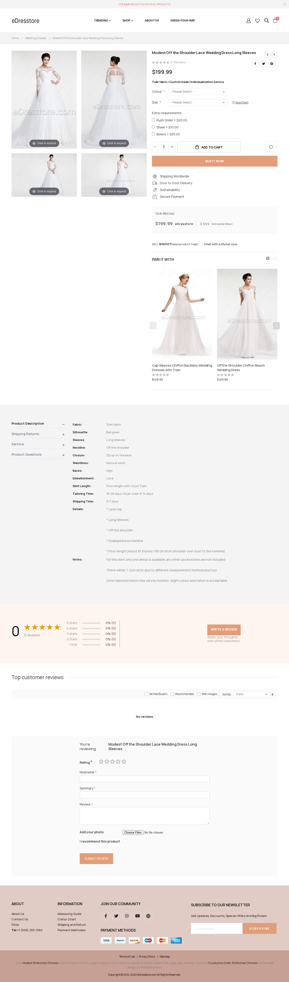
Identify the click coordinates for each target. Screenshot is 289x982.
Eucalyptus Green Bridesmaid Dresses (232, 963)
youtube (137, 916)
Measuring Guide (69, 914)
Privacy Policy (147, 956)
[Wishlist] (257, 20)
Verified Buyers (158, 694)
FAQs (15, 925)
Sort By (226, 694)
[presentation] (276, 325)
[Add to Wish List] (271, 146)
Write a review (224, 629)
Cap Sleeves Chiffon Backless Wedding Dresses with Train (182, 367)
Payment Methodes (71, 930)
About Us (18, 914)
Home (15, 38)
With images (209, 694)
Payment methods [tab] (118, 930)
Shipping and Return (72, 925)
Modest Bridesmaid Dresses (40, 963)
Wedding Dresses (35, 38)
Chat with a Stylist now (220, 244)
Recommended (184, 694)
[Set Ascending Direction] (272, 694)
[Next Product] (274, 55)
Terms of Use (127, 956)
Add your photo (92, 832)
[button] (268, 258)
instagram (126, 916)
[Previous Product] (267, 55)
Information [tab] (70, 903)
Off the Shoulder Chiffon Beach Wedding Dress (241, 367)
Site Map (165, 956)
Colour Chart (67, 919)
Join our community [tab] (121, 903)
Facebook (255, 63)
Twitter (263, 63)
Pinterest (271, 63)
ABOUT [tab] (18, 903)
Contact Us (20, 919)
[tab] (38, 424)
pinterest (148, 916)
